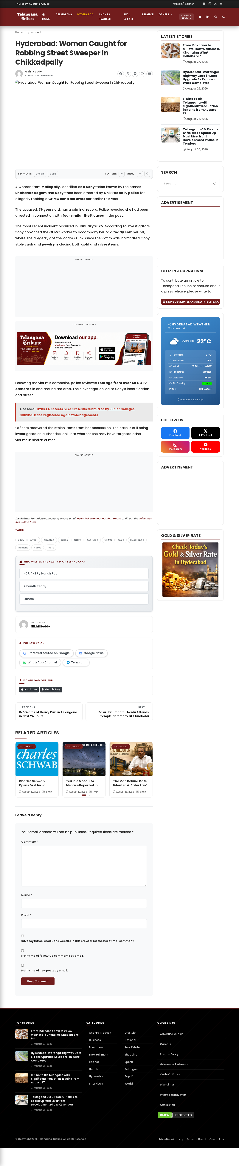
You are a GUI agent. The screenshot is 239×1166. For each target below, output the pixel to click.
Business (95, 1040)
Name (26, 895)
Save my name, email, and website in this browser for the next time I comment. (77, 941)
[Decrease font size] (122, 174)
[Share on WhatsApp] (142, 74)
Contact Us (168, 1105)
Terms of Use (195, 1139)
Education (96, 1047)
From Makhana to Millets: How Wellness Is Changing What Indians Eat (201, 50)
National (130, 1040)
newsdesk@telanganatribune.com (99, 518)
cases (64, 540)
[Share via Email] (149, 74)
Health (93, 1069)
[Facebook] (204, 3)
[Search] (216, 17)
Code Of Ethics (170, 1074)
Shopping (131, 1054)
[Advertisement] (84, 289)
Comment (29, 842)
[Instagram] (209, 3)
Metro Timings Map (173, 1095)
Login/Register (185, 3)
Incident (23, 547)
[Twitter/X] (215, 3)
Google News (94, 653)
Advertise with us (171, 1034)
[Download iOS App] (200, 16)
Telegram (78, 662)
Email (26, 915)
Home (46, 19)
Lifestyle (130, 1033)
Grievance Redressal (174, 1064)
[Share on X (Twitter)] (128, 74)
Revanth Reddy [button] (35, 586)
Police (37, 547)
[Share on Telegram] (135, 74)
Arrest (34, 540)
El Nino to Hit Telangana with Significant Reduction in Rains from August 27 (200, 106)
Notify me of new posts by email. (44, 970)
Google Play (52, 689)
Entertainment (98, 1054)
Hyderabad (85, 14)
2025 (21, 540)
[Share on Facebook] (120, 74)
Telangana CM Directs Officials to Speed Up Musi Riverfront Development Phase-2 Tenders (200, 136)
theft (50, 547)
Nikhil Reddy (33, 71)
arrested (49, 540)
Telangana (64, 14)
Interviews (96, 1083)
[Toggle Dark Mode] (223, 16)
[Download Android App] (207, 16)
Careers (165, 1044)
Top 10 (129, 1076)
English (40, 173)
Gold (121, 540)
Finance (147, 14)
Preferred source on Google (49, 653)
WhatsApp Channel (42, 662)
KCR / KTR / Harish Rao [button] (41, 573)
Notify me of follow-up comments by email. (52, 956)
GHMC (108, 540)
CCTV (77, 540)
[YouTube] (221, 3)
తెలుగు (53, 173)
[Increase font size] (140, 174)
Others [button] (164, 14)
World (129, 1083)
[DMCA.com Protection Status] (190, 1115)
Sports (129, 1062)
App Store (30, 689)
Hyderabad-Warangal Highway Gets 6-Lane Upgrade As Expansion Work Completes (201, 77)
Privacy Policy (169, 1054)
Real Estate (129, 17)
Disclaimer (167, 1084)
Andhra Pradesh (105, 17)
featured (92, 540)
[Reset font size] (147, 174)
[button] (147, 769)
